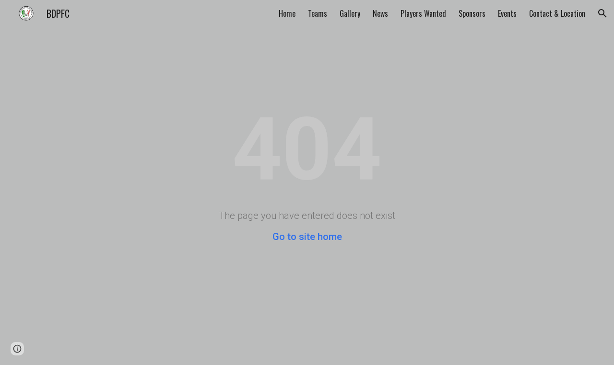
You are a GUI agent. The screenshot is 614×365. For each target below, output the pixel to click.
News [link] (380, 13)
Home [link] (287, 13)
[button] (602, 13)
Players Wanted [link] (423, 13)
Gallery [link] (350, 13)
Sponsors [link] (472, 13)
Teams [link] (317, 13)
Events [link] (507, 13)
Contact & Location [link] (557, 13)
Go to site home (307, 236)
